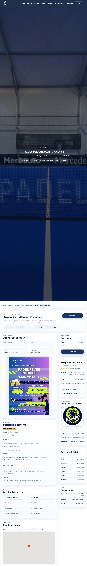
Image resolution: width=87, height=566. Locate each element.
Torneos (36, 3)
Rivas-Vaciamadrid (26, 305)
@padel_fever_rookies (77, 441)
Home (23, 3)
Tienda (29, 3)
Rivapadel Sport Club (11, 352)
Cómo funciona (59, 3)
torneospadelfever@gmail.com (74, 438)
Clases (49, 3)
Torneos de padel (8, 305)
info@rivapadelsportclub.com (75, 384)
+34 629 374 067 (36, 352)
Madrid (17, 305)
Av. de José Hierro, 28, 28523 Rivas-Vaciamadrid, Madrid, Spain (25, 529)
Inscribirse (72, 315)
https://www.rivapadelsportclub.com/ (74, 494)
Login (79, 3)
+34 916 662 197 (79, 380)
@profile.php (80, 503)
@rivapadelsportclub (78, 499)
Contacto (70, 3)
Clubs (43, 3)
